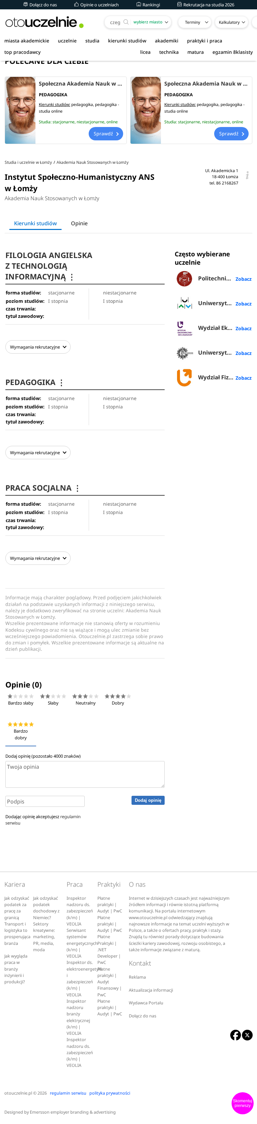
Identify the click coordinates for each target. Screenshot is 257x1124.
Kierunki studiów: (54, 104)
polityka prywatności (109, 1093)
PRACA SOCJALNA (43, 488)
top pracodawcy (22, 52)
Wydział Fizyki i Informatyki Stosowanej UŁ (225, 377)
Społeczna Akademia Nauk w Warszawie (81, 83)
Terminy (192, 22)
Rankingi (151, 5)
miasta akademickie (26, 40)
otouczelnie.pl (18, 1093)
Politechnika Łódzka (225, 278)
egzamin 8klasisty (232, 52)
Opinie (79, 223)
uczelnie (67, 40)
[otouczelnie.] (44, 22)
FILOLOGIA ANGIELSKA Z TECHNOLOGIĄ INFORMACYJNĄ (48, 266)
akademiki (166, 40)
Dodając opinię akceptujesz (43, 820)
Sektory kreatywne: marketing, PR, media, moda (44, 937)
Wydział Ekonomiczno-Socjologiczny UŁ (225, 328)
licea (145, 52)
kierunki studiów (127, 40)
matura (195, 52)
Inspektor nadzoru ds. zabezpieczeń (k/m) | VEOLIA (80, 911)
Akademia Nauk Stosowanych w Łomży (52, 198)
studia (92, 40)
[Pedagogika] (20, 110)
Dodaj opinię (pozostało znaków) (43, 756)
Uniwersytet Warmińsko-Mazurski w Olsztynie (225, 303)
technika (169, 52)
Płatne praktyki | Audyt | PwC (109, 904)
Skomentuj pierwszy (242, 1103)
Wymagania (35, 347)
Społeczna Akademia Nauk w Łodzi (206, 83)
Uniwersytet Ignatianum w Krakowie (225, 352)
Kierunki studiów (35, 223)
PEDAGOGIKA (35, 382)
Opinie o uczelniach (99, 5)
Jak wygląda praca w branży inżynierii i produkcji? (15, 969)
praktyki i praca (204, 40)
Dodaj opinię (148, 800)
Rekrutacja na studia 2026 (208, 5)
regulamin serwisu (68, 1093)
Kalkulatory (229, 22)
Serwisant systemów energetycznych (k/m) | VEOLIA (82, 943)
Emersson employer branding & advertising (73, 1112)
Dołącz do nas (42, 5)
